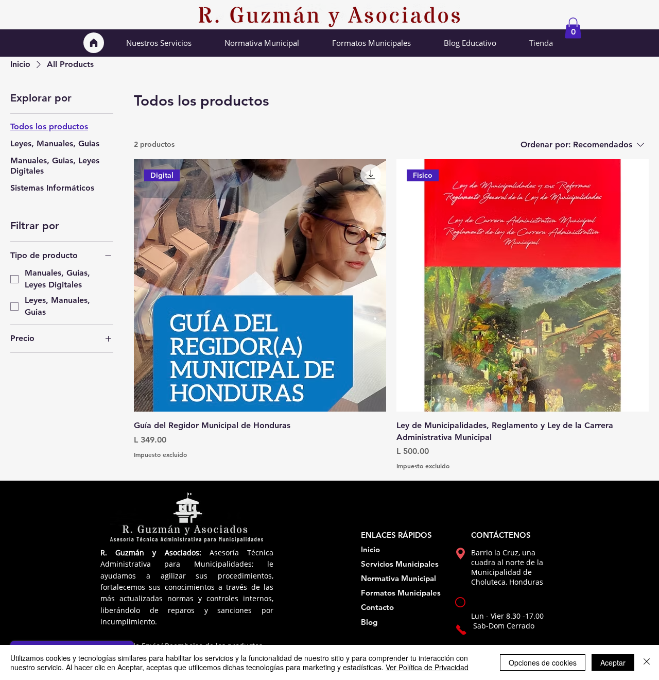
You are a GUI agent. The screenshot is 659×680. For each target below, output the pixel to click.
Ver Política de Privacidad (427, 667)
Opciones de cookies (543, 662)
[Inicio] (93, 42)
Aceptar (613, 662)
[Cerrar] (646, 662)
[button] (573, 28)
